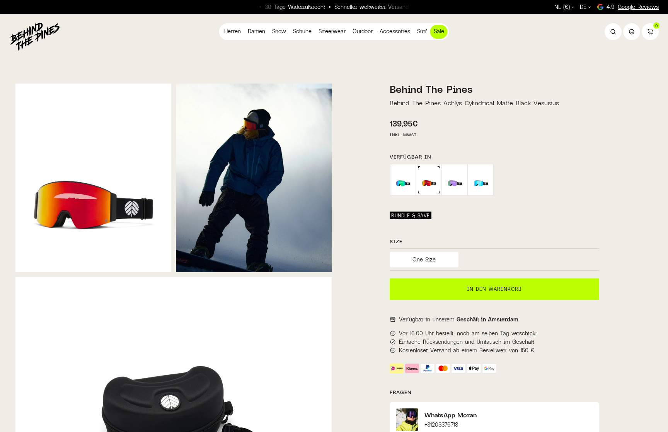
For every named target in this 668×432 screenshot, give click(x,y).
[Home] (34, 36)
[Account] (631, 31)
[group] (403, 179)
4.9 (633, 6)
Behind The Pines (431, 89)
